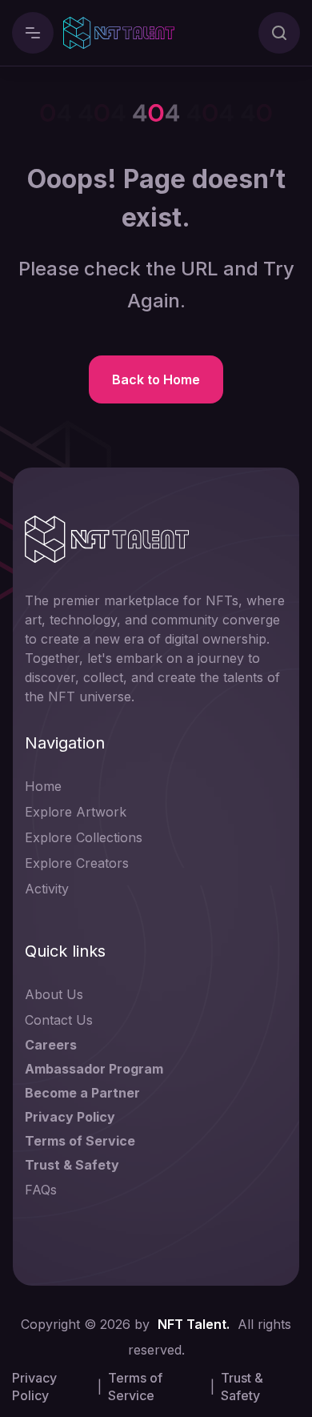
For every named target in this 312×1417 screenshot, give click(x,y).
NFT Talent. (194, 1324)
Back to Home (156, 379)
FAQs (41, 1190)
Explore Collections (83, 837)
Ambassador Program (94, 1069)
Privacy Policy (70, 1117)
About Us (54, 994)
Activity (47, 889)
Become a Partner (82, 1093)
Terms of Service (80, 1141)
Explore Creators (77, 863)
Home (43, 786)
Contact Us (59, 1020)
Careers (51, 1045)
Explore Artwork (75, 812)
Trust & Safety (72, 1165)
